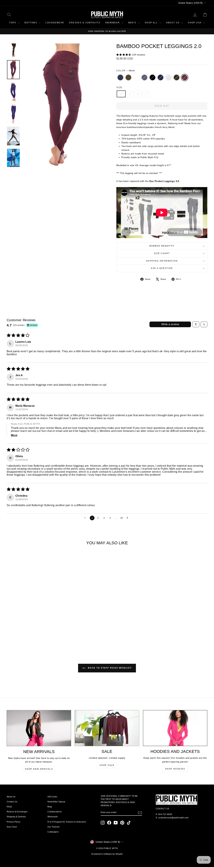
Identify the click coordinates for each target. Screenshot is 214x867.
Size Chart (162, 253)
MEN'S (132, 22)
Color (125, 70)
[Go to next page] (128, 518)
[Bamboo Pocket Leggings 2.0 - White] (21, 635)
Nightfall (160, 77)
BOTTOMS (31, 22)
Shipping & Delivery (16, 817)
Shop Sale (107, 765)
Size (119, 87)
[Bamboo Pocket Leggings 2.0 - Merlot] (48, 635)
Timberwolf (168, 77)
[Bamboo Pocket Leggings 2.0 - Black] (30, 635)
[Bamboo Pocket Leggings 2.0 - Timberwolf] (39, 635)
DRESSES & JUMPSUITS (84, 22)
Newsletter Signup (56, 802)
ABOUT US (173, 22)
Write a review (170, 324)
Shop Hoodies (175, 769)
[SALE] (107, 728)
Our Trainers (53, 827)
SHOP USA (195, 22)
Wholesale (52, 817)
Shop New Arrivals (39, 769)
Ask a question (162, 268)
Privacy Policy (13, 822)
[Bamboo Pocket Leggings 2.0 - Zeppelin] (25, 635)
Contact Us (12, 802)
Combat (128, 77)
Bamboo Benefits (161, 246)
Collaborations (54, 812)
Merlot (184, 77)
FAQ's (9, 807)
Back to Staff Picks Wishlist (109, 668)
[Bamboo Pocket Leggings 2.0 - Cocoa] (43, 635)
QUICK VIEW (30, 620)
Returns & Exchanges (17, 812)
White (136, 77)
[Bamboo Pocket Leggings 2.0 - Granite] (12, 635)
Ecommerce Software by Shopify (107, 854)
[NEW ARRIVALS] (39, 728)
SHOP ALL (152, 22)
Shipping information (162, 261)
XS (121, 93)
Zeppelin (144, 77)
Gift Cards (52, 797)
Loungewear (54, 22)
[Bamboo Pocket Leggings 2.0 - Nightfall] (34, 635)
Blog (49, 807)
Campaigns (53, 832)
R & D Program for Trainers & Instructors (66, 822)
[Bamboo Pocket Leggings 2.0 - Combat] (16, 635)
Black (152, 77)
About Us (11, 797)
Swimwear (113, 22)
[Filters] (195, 324)
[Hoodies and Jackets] (175, 728)
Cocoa (176, 77)
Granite (120, 77)
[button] (124, 54)
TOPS (13, 22)
